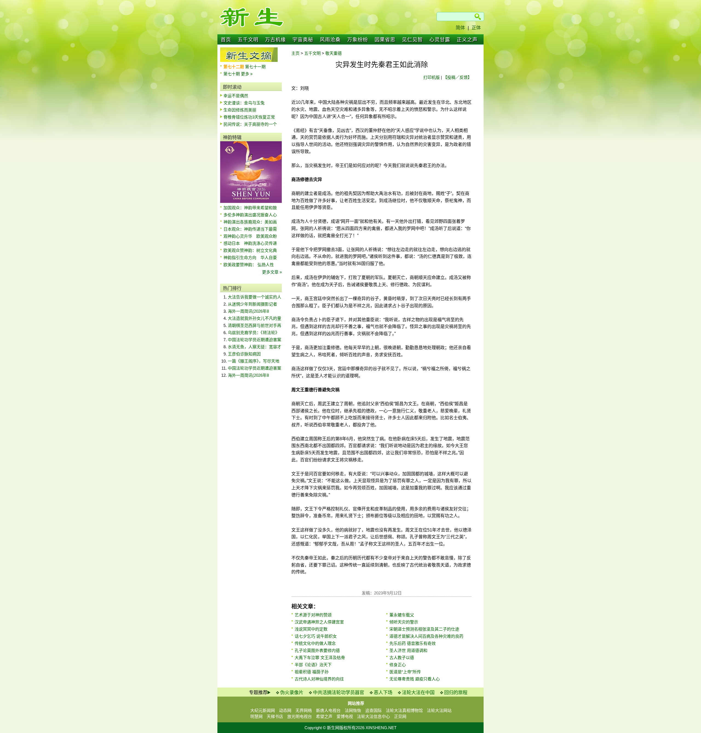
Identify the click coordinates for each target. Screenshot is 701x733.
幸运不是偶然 (235, 95)
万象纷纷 (357, 39)
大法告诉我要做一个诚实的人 (254, 297)
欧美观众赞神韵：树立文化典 (250, 250)
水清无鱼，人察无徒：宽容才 (254, 346)
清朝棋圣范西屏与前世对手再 (254, 325)
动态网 (285, 710)
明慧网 (256, 716)
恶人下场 (383, 692)
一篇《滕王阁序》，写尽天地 (253, 361)
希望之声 (324, 716)
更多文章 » (272, 272)
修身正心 (397, 664)
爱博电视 (345, 716)
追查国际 (373, 710)
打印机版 (431, 77)
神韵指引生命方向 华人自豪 (250, 257)
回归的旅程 (455, 692)
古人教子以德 (401, 657)
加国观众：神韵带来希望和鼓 (250, 207)
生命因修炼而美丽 (239, 110)
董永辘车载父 (401, 615)
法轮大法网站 (439, 710)
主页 (295, 53)
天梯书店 (275, 716)
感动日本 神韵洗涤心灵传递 (250, 243)
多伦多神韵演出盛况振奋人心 (250, 214)
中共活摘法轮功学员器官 (338, 692)
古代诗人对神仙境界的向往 (319, 679)
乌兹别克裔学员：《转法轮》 (253, 332)
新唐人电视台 (328, 710)
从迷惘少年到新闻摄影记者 (252, 304)
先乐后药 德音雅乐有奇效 (412, 643)
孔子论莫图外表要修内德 (317, 650)
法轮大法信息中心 (373, 716)
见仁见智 (412, 39)
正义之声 (467, 39)
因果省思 (385, 39)
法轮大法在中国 (418, 692)
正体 (476, 27)
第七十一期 (255, 66)
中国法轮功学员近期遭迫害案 (254, 339)
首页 (226, 39)
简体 (460, 27)
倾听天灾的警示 (403, 622)
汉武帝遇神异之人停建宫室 (319, 622)
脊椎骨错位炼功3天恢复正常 (249, 117)
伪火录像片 (291, 692)
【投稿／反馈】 (457, 77)
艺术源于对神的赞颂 (313, 615)
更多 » (246, 73)
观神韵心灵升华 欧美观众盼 (250, 236)
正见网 (400, 716)
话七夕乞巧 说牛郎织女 (316, 636)
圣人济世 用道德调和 (408, 650)
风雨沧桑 (330, 39)
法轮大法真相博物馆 (404, 710)
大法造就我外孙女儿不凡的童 (254, 318)
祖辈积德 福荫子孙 (312, 671)
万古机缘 (275, 39)
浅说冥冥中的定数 (311, 629)
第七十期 (232, 73)
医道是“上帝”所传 (405, 671)
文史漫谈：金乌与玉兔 (244, 102)
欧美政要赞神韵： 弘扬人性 (248, 264)
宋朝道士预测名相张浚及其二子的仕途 (424, 629)
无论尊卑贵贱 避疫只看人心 (414, 679)
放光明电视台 (299, 716)
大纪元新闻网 (262, 710)
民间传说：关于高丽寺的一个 (250, 124)
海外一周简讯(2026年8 (248, 311)
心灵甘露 (439, 39)
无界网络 (303, 710)
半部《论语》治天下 (313, 664)
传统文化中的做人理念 (315, 643)
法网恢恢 (353, 710)
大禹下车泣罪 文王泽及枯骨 (320, 657)
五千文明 (248, 39)
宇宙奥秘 (302, 39)
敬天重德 (333, 53)
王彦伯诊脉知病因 (244, 354)
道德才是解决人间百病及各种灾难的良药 (426, 636)
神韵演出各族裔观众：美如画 (250, 222)
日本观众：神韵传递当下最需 (250, 229)
